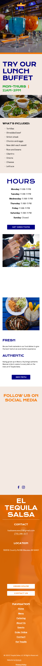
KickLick (18, 660)
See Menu (21, 377)
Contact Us (21, 593)
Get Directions (21, 227)
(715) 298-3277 (21, 534)
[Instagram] (23, 487)
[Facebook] (18, 487)
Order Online (21, 586)
